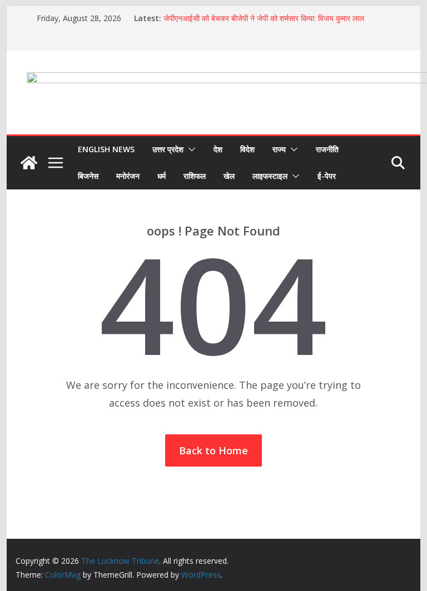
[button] (189, 149)
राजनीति (327, 149)
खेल (229, 176)
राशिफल (194, 176)
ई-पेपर (326, 176)
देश (218, 149)
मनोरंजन (128, 176)
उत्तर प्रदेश (167, 149)
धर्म (161, 176)
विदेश (247, 149)
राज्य (279, 149)
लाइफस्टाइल (269, 176)
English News (106, 149)
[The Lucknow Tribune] (29, 162)
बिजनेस (88, 176)
